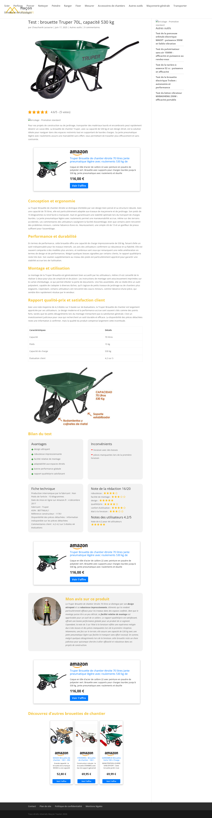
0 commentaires (92, 27)
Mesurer (89, 6)
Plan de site (45, 806)
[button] (44, 120)
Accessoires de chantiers (111, 6)
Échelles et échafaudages (18, 13)
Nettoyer (43, 6)
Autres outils (136, 6)
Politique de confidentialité (68, 806)
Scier (7, 6)
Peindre (56, 6)
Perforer (18, 6)
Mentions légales (94, 806)
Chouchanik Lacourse (42, 27)
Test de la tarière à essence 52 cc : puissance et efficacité (169, 68)
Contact (32, 806)
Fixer (78, 6)
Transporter (180, 6)
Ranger (68, 6)
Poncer (30, 6)
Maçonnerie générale (158, 6)
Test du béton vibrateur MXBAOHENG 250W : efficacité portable (169, 96)
